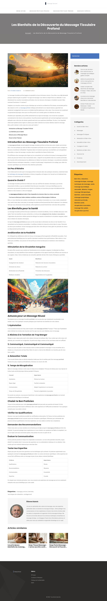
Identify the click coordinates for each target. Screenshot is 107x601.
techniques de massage (16, 174)
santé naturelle (86, 195)
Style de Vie (80, 154)
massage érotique (80, 181)
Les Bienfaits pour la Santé (16, 131)
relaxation (84, 179)
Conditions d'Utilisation (36, 577)
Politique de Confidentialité (37, 580)
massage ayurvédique (81, 187)
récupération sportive (81, 211)
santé (92, 184)
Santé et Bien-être (82, 127)
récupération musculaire (82, 205)
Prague (90, 189)
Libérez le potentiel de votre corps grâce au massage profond (87, 81)
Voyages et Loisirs (82, 146)
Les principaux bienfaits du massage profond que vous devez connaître (16, 546)
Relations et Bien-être (83, 150)
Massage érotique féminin (63, 11)
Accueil (28, 33)
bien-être (77, 179)
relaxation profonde (80, 200)
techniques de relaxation (15, 494)
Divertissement (81, 162)
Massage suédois (83, 11)
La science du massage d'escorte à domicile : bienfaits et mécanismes (88, 98)
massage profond (25, 108)
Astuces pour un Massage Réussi (18, 135)
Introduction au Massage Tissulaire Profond (21, 128)
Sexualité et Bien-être (83, 142)
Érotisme (79, 158)
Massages (80, 130)
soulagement (28, 494)
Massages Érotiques (83, 134)
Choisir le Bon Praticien (15, 138)
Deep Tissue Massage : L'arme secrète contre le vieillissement (38, 546)
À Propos (33, 575)
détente (84, 189)
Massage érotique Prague (39, 11)
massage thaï (78, 208)
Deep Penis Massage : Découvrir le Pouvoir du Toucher (57, 546)
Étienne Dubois (16, 90)
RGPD (32, 582)
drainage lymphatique (81, 197)
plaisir (86, 208)
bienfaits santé (79, 203)
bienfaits (30, 491)
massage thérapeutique (82, 192)
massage (90, 181)
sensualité (77, 189)
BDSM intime (21, 11)
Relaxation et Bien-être (84, 138)
